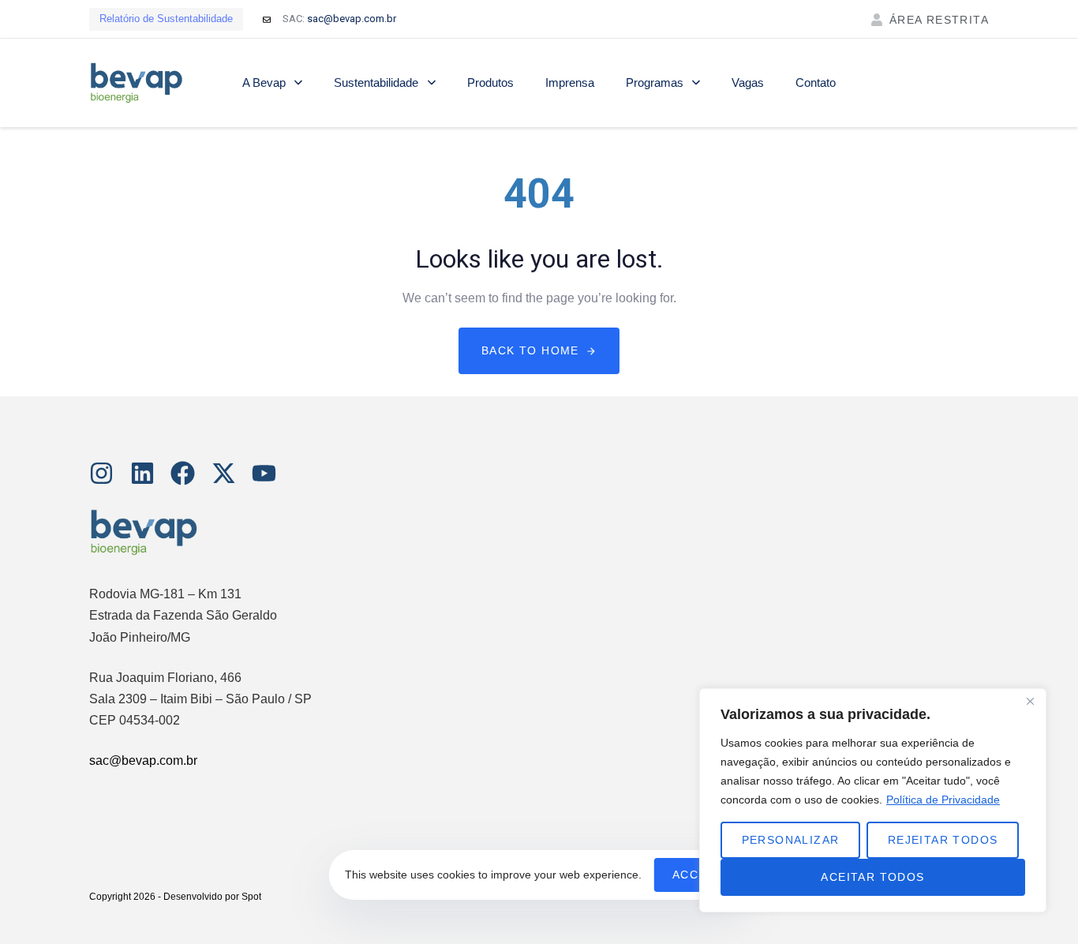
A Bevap (264, 82)
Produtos (490, 82)
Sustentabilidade (376, 82)
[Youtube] (264, 473)
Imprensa (569, 82)
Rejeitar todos (943, 839)
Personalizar (791, 839)
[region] (872, 800)
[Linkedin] (142, 473)
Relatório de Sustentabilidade (166, 18)
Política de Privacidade (943, 799)
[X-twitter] (223, 473)
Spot (251, 896)
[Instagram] (101, 473)
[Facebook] (182, 473)
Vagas (748, 82)
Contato (815, 82)
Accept (697, 874)
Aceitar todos (872, 877)
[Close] (1029, 701)
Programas (654, 82)
